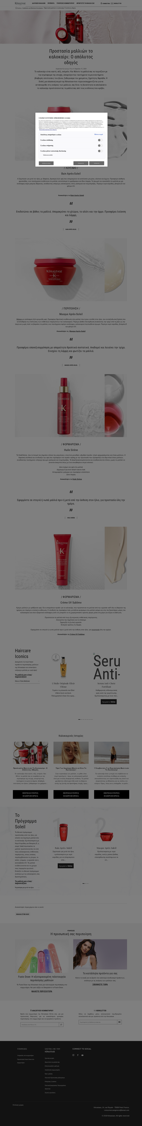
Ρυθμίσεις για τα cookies (48, 154)
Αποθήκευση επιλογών (46, 163)
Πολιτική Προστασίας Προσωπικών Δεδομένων (48, 129)
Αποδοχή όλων (96, 163)
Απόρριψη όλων (81, 163)
